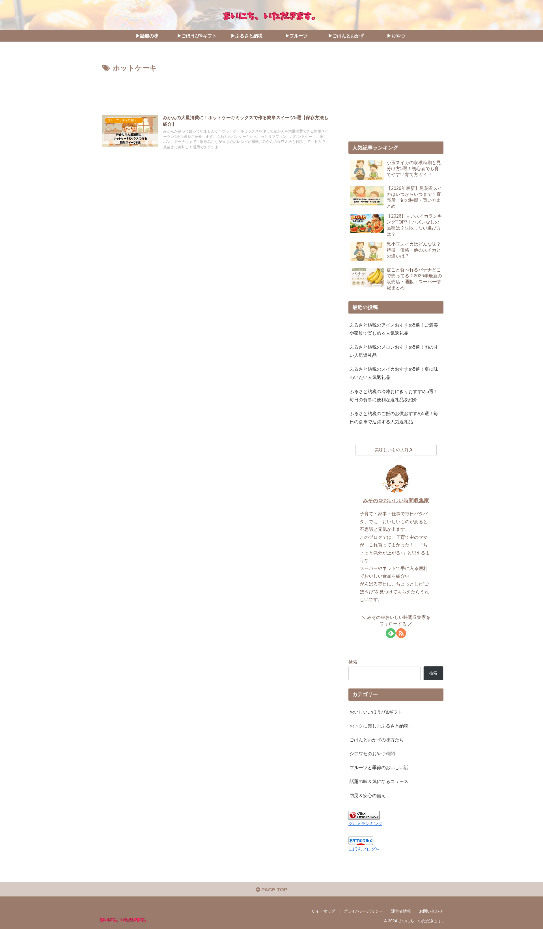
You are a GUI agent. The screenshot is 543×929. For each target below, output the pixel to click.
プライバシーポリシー (363, 911)
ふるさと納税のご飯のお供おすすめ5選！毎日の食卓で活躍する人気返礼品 (394, 417)
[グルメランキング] (364, 814)
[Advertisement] (215, 90)
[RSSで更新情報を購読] (401, 633)
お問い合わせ (431, 911)
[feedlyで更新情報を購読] (391, 633)
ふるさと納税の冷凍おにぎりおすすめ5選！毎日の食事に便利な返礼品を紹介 (394, 395)
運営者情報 (401, 911)
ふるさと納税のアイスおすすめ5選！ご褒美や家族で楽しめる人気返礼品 (394, 329)
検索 (352, 661)
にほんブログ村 (364, 848)
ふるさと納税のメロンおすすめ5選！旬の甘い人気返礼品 (394, 351)
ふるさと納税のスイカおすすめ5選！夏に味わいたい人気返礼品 (394, 373)
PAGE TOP (273, 889)
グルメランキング (365, 823)
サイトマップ (323, 911)
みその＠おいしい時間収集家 (396, 500)
